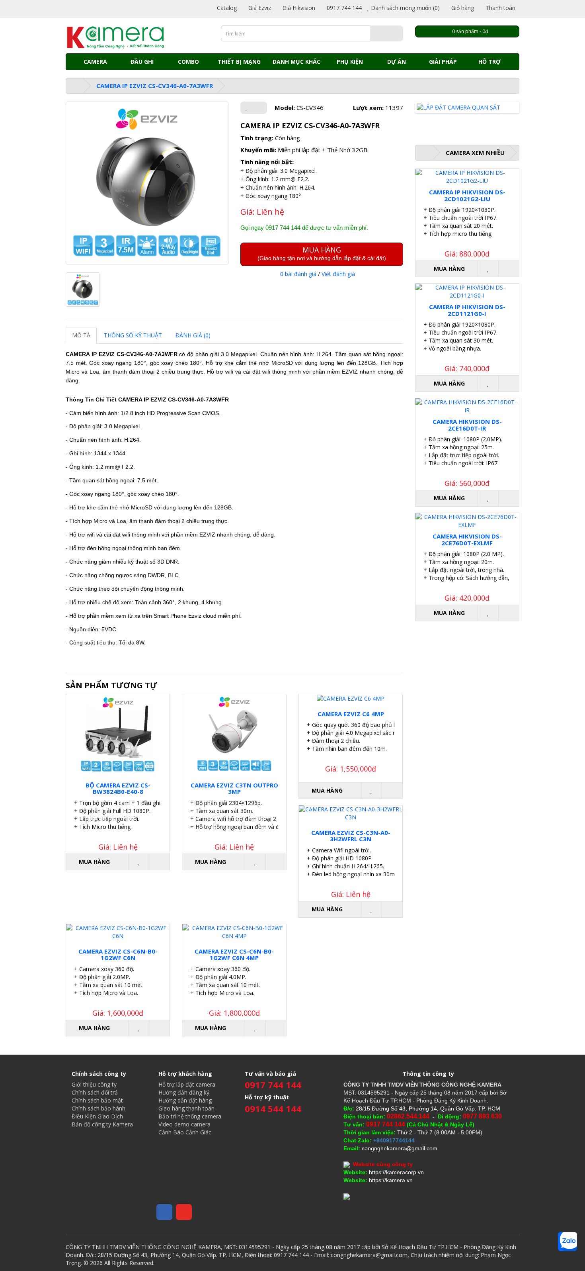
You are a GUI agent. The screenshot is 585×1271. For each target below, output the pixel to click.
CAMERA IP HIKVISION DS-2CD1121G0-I (467, 310)
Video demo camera (184, 1124)
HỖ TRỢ (489, 61)
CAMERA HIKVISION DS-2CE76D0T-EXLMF (467, 539)
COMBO (188, 61)
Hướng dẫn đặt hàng (185, 1100)
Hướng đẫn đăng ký (183, 1092)
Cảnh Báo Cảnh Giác (184, 1132)
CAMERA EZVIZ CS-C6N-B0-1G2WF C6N (118, 954)
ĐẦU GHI (142, 61)
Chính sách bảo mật (97, 1100)
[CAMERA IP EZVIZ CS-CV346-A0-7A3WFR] (147, 183)
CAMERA (95, 61)
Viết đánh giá (338, 274)
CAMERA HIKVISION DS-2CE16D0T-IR (467, 424)
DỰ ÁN (396, 61)
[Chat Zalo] (567, 1241)
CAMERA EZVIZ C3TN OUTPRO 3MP (234, 788)
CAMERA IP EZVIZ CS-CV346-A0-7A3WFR (154, 86)
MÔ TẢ (81, 335)
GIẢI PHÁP (443, 61)
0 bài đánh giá (298, 274)
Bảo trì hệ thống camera (189, 1116)
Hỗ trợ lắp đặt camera (186, 1084)
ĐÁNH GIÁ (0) (193, 335)
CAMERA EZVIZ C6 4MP (351, 714)
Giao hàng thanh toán (186, 1108)
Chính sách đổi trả (95, 1092)
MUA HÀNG (321, 253)
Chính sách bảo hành (98, 1108)
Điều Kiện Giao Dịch (97, 1116)
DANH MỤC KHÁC (296, 61)
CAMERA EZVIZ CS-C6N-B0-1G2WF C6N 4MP (234, 954)
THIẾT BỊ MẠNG (239, 61)
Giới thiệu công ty (94, 1084)
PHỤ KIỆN (350, 61)
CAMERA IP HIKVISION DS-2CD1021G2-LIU (467, 195)
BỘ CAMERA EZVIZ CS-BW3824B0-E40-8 (118, 788)
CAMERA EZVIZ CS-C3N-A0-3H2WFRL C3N (350, 835)
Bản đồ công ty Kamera (102, 1124)
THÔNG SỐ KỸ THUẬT (133, 335)
